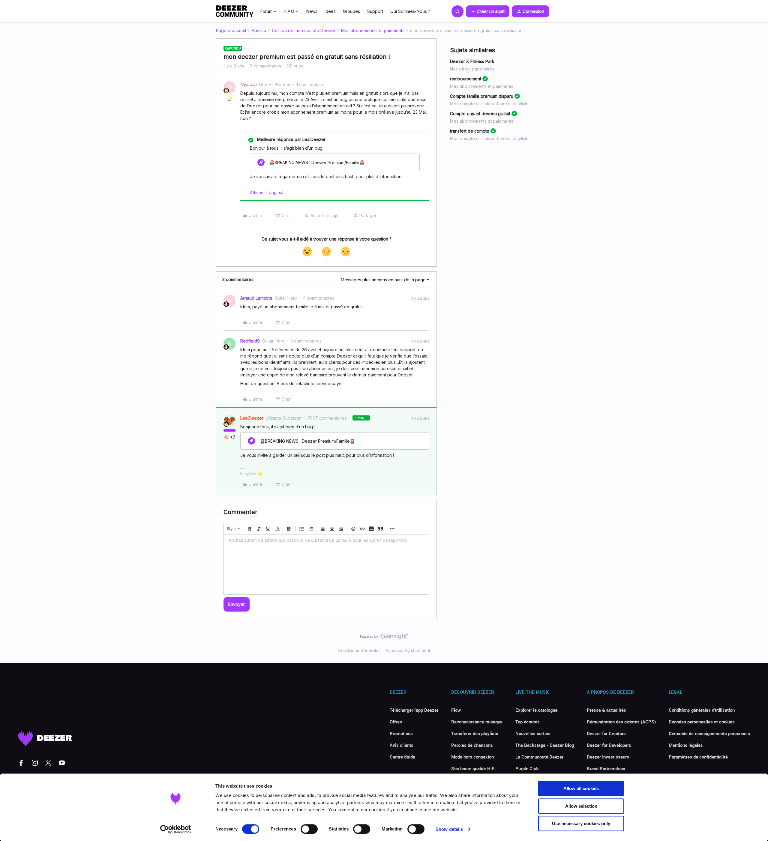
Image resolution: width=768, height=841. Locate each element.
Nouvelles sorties (532, 733)
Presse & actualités (606, 710)
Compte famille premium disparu (481, 96)
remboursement (465, 78)
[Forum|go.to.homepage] (234, 11)
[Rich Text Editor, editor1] (326, 564)
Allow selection (581, 806)
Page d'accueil (231, 30)
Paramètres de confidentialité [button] (698, 757)
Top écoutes (527, 722)
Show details (449, 829)
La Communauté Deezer (539, 757)
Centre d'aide (402, 757)
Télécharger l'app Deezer (414, 710)
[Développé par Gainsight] (384, 637)
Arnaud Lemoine (256, 298)
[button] (487, 11)
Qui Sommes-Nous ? (410, 11)
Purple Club (526, 768)
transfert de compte (469, 130)
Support (375, 11)
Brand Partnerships (606, 768)
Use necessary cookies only (581, 823)
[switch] (309, 829)
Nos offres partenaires (472, 68)
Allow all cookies (581, 788)
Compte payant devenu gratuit (480, 113)
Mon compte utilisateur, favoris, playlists (489, 103)
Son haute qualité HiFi (473, 768)
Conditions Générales (359, 650)
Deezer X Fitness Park (472, 61)
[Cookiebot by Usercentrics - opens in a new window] (175, 829)
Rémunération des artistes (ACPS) (621, 722)
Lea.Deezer (251, 417)
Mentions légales (686, 745)
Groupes (351, 11)
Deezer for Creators (606, 733)
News (311, 11)
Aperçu (259, 30)
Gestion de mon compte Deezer (303, 30)
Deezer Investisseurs (608, 757)
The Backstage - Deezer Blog (544, 745)
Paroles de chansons (472, 745)
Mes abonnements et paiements (372, 30)
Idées (330, 11)
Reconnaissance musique (476, 722)
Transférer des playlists (474, 733)
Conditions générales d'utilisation (702, 710)
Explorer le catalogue (536, 710)
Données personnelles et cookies (702, 722)
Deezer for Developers (609, 745)
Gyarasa (248, 84)
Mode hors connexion (472, 757)
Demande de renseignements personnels (709, 733)
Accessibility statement (408, 650)
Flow (456, 710)
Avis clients (401, 745)
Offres (396, 722)
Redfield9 (250, 340)
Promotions (401, 733)
